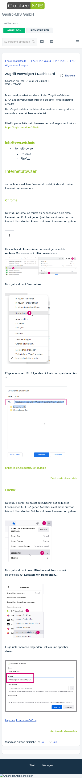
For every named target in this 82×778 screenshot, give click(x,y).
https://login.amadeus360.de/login (25, 467)
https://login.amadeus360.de (22, 127)
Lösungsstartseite (16, 60)
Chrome (25, 154)
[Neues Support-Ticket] (42, 41)
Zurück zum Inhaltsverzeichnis (64, 478)
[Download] (34, 398)
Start (32, 765)
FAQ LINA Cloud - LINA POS (48, 60)
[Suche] (33, 42)
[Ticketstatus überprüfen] (51, 41)
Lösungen (47, 765)
